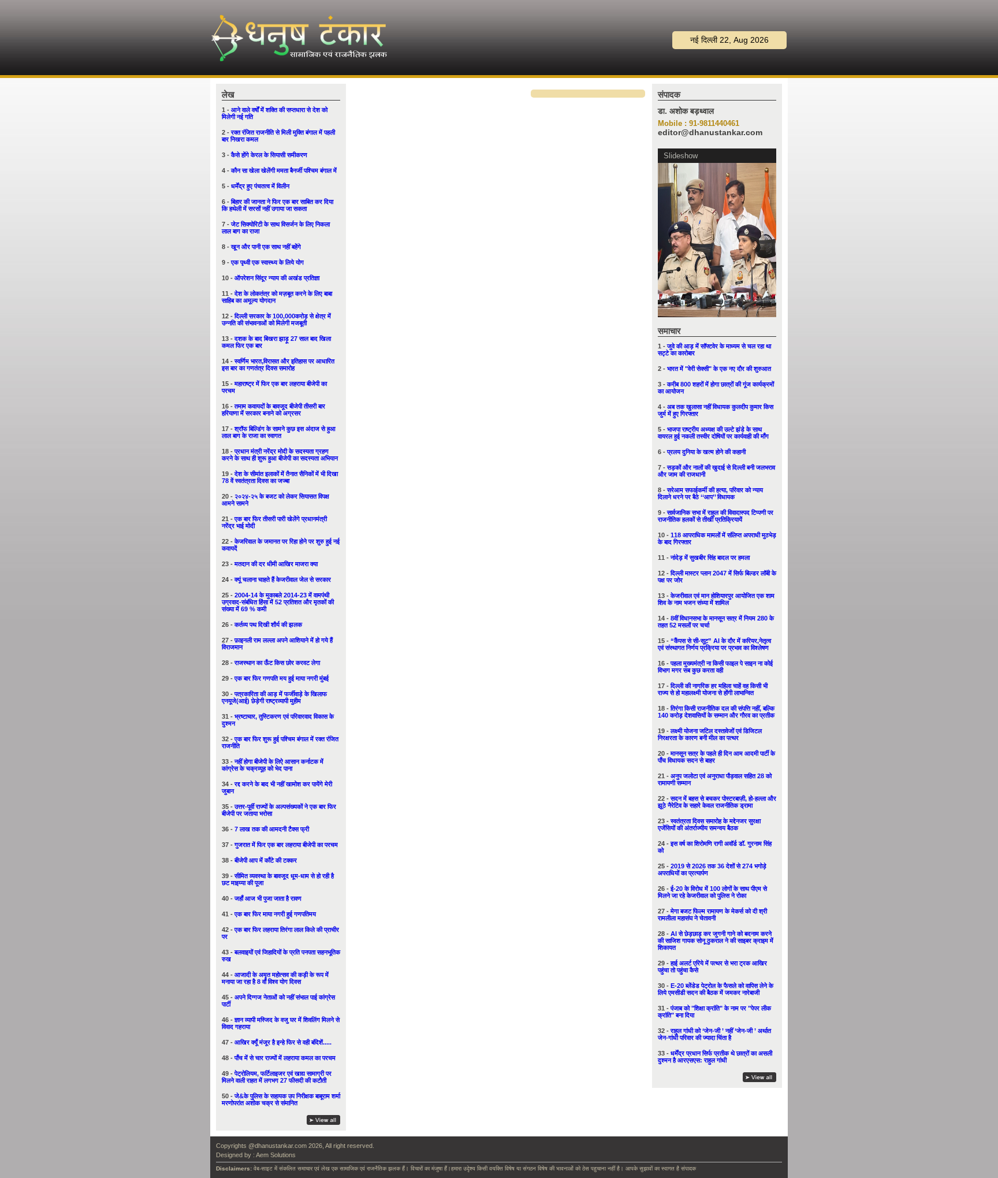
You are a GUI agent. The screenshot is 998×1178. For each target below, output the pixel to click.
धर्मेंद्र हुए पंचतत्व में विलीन (260, 186)
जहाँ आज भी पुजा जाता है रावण (267, 898)
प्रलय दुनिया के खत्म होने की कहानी (706, 451)
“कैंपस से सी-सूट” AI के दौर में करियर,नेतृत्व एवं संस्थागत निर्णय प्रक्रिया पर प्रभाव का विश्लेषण (714, 644)
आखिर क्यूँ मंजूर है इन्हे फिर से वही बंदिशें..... (283, 1042)
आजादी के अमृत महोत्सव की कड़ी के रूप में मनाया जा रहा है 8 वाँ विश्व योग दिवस (275, 978)
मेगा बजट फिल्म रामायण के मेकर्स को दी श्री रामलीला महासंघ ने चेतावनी (712, 914)
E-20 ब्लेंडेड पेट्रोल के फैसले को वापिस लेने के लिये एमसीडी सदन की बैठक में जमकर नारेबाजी (715, 989)
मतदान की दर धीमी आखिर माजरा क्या (276, 563)
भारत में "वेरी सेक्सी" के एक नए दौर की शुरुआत (719, 368)
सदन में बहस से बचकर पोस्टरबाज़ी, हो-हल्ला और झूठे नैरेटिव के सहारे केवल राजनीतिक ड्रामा (717, 802)
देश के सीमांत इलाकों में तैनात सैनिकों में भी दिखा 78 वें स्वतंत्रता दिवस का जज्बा (280, 477)
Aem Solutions (276, 1154)
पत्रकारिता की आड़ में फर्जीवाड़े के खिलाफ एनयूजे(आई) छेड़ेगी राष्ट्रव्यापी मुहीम (274, 697)
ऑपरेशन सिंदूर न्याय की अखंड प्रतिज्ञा (276, 277)
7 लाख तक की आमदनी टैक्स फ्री (271, 829)
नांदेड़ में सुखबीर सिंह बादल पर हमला (710, 557)
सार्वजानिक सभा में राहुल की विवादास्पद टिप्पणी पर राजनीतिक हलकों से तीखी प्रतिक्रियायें (715, 516)
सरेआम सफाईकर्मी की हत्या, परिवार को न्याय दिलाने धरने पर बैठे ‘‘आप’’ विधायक (710, 493)
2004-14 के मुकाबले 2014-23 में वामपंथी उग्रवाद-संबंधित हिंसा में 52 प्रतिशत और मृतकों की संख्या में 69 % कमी (278, 602)
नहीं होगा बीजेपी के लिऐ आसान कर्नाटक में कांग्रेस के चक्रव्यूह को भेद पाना (272, 765)
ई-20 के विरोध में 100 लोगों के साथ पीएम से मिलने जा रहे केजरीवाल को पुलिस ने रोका (712, 892)
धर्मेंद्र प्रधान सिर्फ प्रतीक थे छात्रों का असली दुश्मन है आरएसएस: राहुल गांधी (715, 1057)
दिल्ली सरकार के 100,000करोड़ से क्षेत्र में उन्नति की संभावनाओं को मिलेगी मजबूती (276, 319)
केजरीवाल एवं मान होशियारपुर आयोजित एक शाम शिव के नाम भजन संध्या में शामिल (716, 599)
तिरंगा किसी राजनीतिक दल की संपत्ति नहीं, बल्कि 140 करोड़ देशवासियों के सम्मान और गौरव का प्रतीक (716, 712)
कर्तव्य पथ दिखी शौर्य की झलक (268, 624)
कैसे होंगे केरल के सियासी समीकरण (269, 154)
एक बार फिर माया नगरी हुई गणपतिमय (275, 914)
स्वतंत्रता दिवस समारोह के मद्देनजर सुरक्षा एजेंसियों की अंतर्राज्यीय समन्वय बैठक (709, 824)
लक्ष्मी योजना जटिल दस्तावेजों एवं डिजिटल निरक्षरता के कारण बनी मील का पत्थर (710, 734)
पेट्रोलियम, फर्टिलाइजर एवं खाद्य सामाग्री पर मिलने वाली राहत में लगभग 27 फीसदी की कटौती (277, 1077)
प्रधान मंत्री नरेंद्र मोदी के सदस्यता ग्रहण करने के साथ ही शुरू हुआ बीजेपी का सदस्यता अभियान (280, 455)
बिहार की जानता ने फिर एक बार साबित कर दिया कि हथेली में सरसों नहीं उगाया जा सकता (277, 205)
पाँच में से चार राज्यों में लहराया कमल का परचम (285, 1057)
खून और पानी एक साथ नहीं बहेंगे (266, 246)
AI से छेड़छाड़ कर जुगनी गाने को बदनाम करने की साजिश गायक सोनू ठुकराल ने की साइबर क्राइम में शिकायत (715, 940)
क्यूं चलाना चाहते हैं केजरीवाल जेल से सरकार (282, 579)
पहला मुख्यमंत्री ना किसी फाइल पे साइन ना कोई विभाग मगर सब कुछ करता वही (715, 667)
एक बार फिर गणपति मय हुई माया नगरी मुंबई (281, 678)
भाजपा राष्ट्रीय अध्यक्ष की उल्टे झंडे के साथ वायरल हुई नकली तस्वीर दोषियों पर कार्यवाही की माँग (713, 433)
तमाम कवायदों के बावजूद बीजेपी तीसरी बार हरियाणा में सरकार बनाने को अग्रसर (273, 410)
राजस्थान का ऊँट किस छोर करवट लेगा (277, 662)
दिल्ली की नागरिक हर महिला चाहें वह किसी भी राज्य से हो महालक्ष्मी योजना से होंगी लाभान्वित (713, 689)
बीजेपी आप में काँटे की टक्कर (265, 860)
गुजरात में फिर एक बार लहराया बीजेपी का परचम (286, 844)
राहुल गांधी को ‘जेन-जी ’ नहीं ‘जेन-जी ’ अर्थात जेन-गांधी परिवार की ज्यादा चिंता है (714, 1034)
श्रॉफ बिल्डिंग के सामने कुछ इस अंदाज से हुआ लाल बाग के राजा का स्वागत (279, 432)
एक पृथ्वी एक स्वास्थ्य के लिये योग (267, 262)
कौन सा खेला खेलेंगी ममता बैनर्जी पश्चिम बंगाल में (284, 170)
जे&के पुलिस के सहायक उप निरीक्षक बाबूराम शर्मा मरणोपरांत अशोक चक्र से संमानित (281, 1099)
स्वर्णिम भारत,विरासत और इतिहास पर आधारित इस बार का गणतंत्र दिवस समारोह (278, 364)
